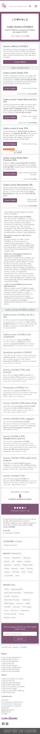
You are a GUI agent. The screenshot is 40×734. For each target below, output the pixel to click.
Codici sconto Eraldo (29, 88)
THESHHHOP (28, 593)
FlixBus (6, 568)
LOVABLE (23, 647)
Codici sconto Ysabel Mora (29, 117)
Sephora (17, 565)
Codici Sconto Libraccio (9, 659)
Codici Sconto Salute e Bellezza (12, 691)
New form (14, 610)
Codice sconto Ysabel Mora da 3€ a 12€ (20, 100)
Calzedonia (26, 600)
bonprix (7, 561)
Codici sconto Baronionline (32, 200)
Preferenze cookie (30, 732)
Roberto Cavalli (9, 618)
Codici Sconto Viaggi (9, 689)
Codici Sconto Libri (8, 692)
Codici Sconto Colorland (10, 669)
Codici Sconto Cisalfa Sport (11, 667)
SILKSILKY (7, 607)
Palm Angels (26, 607)
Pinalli (30, 572)
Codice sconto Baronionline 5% (18, 184)
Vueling (6, 572)
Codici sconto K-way (29, 144)
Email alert (5, 708)
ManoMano (16, 558)
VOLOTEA (15, 572)
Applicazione (6, 712)
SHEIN (27, 603)
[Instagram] (7, 723)
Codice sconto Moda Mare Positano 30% (15, 158)
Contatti (4, 714)
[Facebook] (3, 723)
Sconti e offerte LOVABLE (15, 46)
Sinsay (21, 614)
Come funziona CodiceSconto (12, 702)
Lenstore (27, 561)
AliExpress (27, 558)
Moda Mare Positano (12, 600)
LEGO (24, 572)
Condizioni (7, 732)
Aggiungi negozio (7, 710)
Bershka (30, 568)
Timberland (25, 610)
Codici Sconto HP (7, 663)
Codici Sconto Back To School (12, 679)
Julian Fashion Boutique (12, 593)
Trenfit (6, 589)
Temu (17, 576)
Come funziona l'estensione (11, 704)
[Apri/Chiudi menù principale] (36, 6)
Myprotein (7, 565)
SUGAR (6, 596)
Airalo (22, 568)
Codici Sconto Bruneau (9, 661)
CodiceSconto (6, 647)
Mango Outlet (27, 565)
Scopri (20, 62)
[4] (22, 508)
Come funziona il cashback (11, 706)
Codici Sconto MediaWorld (11, 657)
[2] (17, 508)
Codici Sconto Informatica (10, 685)
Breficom (15, 596)
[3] (20, 508)
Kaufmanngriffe (16, 589)
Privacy (14, 732)
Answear (19, 603)
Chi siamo (5, 700)
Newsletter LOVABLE (12, 533)
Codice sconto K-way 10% (15, 128)
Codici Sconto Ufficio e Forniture (13, 687)
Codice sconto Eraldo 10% (15, 72)
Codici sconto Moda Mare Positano (27, 174)
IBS (13, 561)
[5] (25, 508)
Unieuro (7, 558)
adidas (19, 561)
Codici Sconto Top (8, 681)
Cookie (21, 732)
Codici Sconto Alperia (9, 665)
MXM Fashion (9, 603)
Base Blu (16, 607)
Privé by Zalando (10, 614)
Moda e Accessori (10, 545)
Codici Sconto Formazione (11, 683)
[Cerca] (30, 6)
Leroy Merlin (8, 576)
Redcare (15, 568)
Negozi (15, 647)
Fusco (6, 610)
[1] (15, 508)
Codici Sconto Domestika (10, 671)
